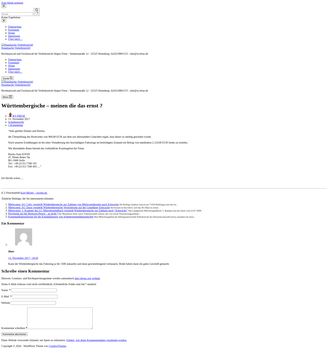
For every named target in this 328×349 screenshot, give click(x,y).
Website (5, 302)
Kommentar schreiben (14, 328)
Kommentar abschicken (14, 334)
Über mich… (15, 71)
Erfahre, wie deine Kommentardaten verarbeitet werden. (96, 340)
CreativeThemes (57, 346)
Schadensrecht (16, 122)
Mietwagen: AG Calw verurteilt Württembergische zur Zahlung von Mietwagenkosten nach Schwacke (63, 204)
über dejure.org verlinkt (87, 278)
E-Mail (6, 296)
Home (11, 65)
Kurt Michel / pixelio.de (34, 192)
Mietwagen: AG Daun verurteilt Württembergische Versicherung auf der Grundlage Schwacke (59, 207)
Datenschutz (15, 59)
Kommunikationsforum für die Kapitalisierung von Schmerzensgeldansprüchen (50, 216)
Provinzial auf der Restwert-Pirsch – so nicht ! (33, 213)
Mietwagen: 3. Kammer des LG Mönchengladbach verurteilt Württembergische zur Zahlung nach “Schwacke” (68, 210)
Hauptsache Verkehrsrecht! (15, 47)
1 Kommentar (15, 125)
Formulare (13, 62)
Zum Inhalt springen (12, 2)
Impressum (14, 68)
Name (6, 290)
